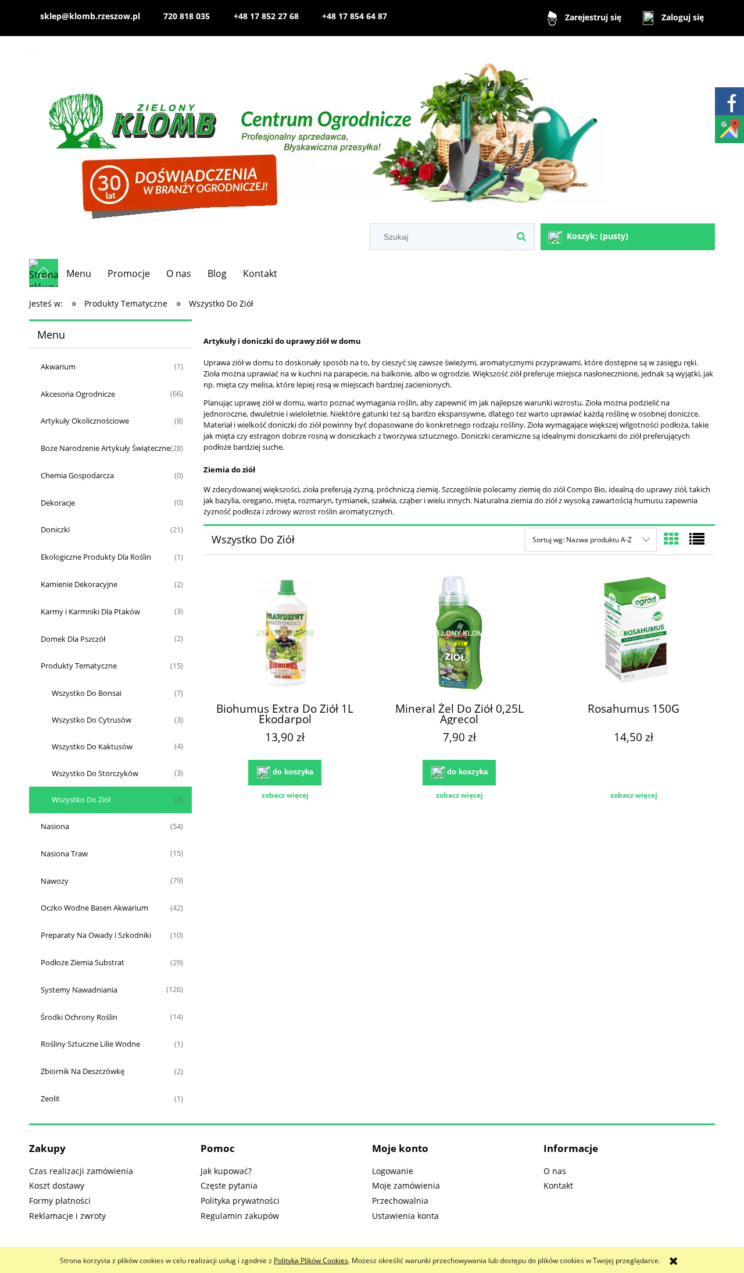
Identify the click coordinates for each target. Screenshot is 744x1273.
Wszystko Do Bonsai (86, 693)
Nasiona (55, 826)
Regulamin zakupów (240, 1215)
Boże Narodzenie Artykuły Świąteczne (105, 448)
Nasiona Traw (64, 853)
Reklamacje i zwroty (67, 1215)
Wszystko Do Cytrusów (91, 719)
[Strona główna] (330, 131)
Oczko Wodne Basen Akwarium (94, 907)
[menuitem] (78, 273)
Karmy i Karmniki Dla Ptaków (90, 611)
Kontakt (558, 1185)
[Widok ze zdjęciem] (671, 538)
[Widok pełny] (696, 538)
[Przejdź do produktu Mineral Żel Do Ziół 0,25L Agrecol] (459, 634)
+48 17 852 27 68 (266, 16)
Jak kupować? (226, 1170)
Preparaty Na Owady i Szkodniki (96, 935)
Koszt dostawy (56, 1185)
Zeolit (50, 1098)
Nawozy (55, 881)
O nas (554, 1170)
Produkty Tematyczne (79, 665)
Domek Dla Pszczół (73, 639)
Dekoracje (58, 502)
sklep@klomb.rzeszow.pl (90, 16)
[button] (284, 795)
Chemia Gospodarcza (77, 475)
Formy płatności (60, 1200)
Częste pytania (229, 1185)
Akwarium (58, 366)
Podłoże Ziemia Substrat (82, 962)
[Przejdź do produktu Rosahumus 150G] (633, 634)
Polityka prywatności (240, 1200)
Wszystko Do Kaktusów (92, 746)
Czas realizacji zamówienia (81, 1170)
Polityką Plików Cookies (311, 1260)
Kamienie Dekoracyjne (79, 584)
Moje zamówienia (406, 1185)
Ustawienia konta (405, 1215)
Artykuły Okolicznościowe (85, 420)
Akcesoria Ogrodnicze (78, 394)
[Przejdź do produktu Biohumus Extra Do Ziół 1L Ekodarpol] (284, 634)
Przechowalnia (400, 1200)
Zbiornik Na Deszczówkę (82, 1071)
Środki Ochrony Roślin (79, 1017)
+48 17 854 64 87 (354, 16)
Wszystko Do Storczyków (95, 773)
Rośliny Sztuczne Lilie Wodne (90, 1044)
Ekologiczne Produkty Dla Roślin (96, 557)
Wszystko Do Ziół (81, 799)
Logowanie (392, 1170)
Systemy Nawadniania (79, 989)
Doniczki (55, 529)
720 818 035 (186, 16)
